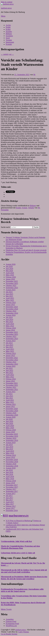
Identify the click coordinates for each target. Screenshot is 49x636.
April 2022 (10, 375)
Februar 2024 (11, 328)
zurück (4, 54)
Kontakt (9, 44)
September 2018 (12, 466)
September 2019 (12, 440)
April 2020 (10, 426)
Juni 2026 (9, 269)
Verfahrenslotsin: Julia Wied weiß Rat (16, 541)
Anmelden (10, 619)
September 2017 (12, 491)
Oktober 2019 (11, 438)
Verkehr (31, 208)
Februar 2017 (11, 506)
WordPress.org (11, 626)
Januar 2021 (10, 406)
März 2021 (10, 402)
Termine (9, 40)
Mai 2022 (9, 373)
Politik (8, 27)
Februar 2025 (11, 302)
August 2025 (10, 290)
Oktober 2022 (11, 362)
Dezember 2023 (12, 332)
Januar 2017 (10, 508)
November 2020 (12, 411)
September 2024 (12, 313)
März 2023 (10, 351)
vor (11, 54)
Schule (24, 208)
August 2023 (10, 341)
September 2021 (12, 390)
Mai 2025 (9, 296)
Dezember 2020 (12, 409)
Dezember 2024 (12, 307)
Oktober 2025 (11, 286)
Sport (8, 38)
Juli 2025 (9, 292)
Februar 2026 (11, 277)
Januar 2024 (10, 330)
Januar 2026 (10, 279)
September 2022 (12, 364)
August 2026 (10, 264)
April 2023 (10, 349)
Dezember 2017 (12, 485)
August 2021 (10, 392)
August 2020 (10, 417)
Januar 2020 (10, 432)
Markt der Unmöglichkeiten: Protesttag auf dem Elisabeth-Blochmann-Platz (20, 547)
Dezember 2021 (12, 383)
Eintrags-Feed (11, 621)
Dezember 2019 (12, 434)
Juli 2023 (9, 343)
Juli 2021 (9, 394)
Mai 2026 (9, 271)
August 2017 (10, 494)
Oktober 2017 (11, 489)
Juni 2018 (9, 472)
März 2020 (10, 428)
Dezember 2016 (12, 510)
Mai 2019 (9, 449)
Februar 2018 (11, 481)
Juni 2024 (9, 319)
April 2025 (10, 298)
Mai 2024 (9, 322)
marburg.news (6, 8)
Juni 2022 (9, 370)
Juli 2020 (9, 419)
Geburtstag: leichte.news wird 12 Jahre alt (18, 553)
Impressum (10, 42)
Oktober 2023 (11, 336)
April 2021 (10, 400)
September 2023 (12, 339)
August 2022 (10, 366)
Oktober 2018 (11, 464)
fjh (34, 75)
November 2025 (12, 283)
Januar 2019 (10, 457)
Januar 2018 (10, 483)
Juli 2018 (9, 470)
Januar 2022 (10, 381)
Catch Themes (23, 632)
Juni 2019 (9, 447)
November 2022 (12, 360)
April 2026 (10, 273)
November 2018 (12, 462)
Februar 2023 (11, 353)
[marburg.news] (7, 4)
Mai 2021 (9, 398)
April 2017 (10, 502)
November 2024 (12, 309)
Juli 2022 (9, 368)
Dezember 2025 (12, 281)
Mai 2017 (9, 500)
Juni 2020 (9, 421)
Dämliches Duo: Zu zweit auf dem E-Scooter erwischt (26, 250)
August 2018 (10, 468)
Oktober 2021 (11, 387)
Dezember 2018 (12, 460)
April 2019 (10, 451)
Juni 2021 (9, 396)
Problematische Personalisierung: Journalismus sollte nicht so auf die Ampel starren (22, 590)
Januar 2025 (10, 305)
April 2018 (10, 477)
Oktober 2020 (11, 413)
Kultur (8, 29)
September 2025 (12, 288)
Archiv (8, 25)
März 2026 (10, 275)
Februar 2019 (11, 455)
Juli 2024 (9, 317)
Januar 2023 (10, 356)
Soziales (9, 32)
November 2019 (12, 436)
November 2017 (12, 487)
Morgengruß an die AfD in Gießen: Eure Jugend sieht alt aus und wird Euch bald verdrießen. (24, 571)
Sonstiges (9, 36)
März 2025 (10, 300)
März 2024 (10, 326)
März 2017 (10, 504)
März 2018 (10, 479)
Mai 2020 (9, 423)
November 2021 (12, 385)
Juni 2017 (9, 498)
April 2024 (10, 324)
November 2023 (12, 334)
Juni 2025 (9, 294)
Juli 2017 (9, 496)
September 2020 (12, 415)
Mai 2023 (9, 347)
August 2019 (10, 443)
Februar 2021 (11, 404)
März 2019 (10, 453)
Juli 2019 (9, 445)
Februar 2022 (11, 379)
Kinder (18, 208)
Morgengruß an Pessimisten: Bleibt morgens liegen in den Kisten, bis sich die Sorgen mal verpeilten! (24, 578)
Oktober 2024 (11, 311)
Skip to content (6, 2)
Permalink (5, 210)
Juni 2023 (9, 345)
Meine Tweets (6, 609)
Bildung (9, 34)
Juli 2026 (9, 266)
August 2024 (10, 315)
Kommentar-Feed (12, 624)
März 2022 (10, 377)
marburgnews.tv (19, 515)
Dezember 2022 (12, 358)
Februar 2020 (11, 430)
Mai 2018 (9, 474)
